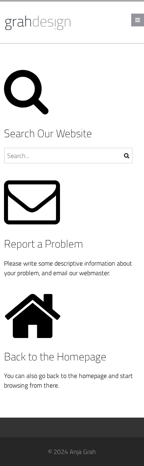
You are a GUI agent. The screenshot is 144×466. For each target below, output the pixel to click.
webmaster (94, 273)
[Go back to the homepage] (39, 22)
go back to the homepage (73, 375)
